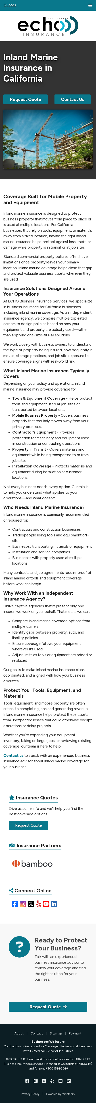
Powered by (60, 1094)
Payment (75, 1033)
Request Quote (25, 99)
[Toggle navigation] (90, 5)
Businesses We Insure (48, 1042)
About (19, 1033)
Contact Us (72, 99)
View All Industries (60, 1051)
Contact (37, 1033)
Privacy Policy (30, 1094)
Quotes (10, 5)
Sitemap (56, 1033)
